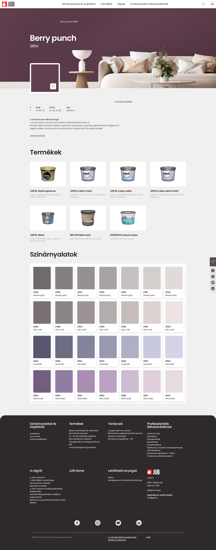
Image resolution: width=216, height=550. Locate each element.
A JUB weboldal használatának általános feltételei (122, 538)
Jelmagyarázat (37, 136)
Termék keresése (123, 101)
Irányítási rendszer (38, 485)
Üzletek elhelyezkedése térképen (45, 494)
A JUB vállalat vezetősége (42, 480)
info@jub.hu (152, 497)
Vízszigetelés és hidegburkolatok (84, 441)
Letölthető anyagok (122, 471)
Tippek (121, 3)
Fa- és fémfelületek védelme (82, 436)
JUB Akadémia (153, 450)
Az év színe (35, 436)
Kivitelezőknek (153, 439)
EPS (70, 444)
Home (33, 21)
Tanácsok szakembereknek (159, 456)
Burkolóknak (152, 442)
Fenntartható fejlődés (40, 483)
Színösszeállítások (38, 439)
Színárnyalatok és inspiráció (79, 3)
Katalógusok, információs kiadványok (125, 480)
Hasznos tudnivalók (117, 436)
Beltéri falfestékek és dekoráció (83, 430)
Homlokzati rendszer (78, 433)
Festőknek (151, 436)
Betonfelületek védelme (80, 439)
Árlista (111, 477)
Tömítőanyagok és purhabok (82, 447)
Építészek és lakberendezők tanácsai (125, 433)
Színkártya (35, 433)
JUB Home (76, 471)
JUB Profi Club (153, 433)
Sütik (148, 537)
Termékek (106, 3)
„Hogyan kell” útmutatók (119, 430)
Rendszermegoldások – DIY (120, 439)
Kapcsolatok (36, 497)
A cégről (36, 471)
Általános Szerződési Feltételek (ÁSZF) (48, 500)
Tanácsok (115, 424)
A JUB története (37, 477)
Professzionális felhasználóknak (149, 3)
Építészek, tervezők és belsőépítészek (165, 447)
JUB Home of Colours (48, 21)
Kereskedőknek (154, 444)
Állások (33, 502)
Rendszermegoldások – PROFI (161, 453)
